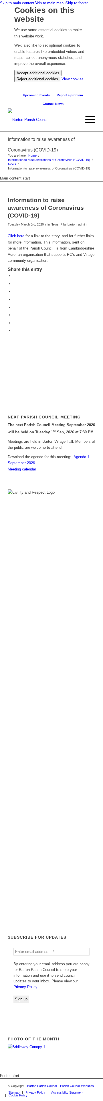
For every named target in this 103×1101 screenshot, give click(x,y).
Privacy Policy (25, 987)
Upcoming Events (36, 95)
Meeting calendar (22, 469)
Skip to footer (77, 3)
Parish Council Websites (77, 1086)
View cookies (73, 79)
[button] (87, 119)
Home (32, 155)
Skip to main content (17, 3)
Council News (53, 103)
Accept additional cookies (38, 73)
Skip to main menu (50, 3)
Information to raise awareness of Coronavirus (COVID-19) (49, 159)
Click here (16, 236)
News (12, 164)
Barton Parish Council (42, 1086)
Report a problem (70, 95)
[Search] (77, 119)
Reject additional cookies (37, 79)
